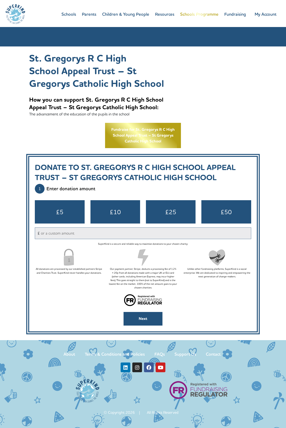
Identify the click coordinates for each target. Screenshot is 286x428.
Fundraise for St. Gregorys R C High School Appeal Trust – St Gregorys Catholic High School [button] (143, 135)
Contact (213, 354)
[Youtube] (160, 367)
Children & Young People (125, 14)
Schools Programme (199, 14)
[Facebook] (149, 367)
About (69, 354)
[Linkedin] (125, 367)
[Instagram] (137, 367)
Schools (68, 14)
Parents (89, 14)
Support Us (185, 354)
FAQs (159, 354)
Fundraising (235, 14)
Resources (164, 14)
